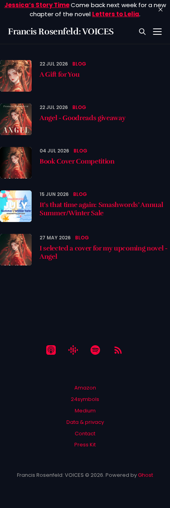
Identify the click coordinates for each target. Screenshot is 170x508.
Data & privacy (85, 422)
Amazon (85, 387)
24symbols (85, 399)
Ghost (145, 475)
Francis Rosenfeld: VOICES (61, 31)
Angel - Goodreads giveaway (82, 118)
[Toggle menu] (157, 32)
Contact (85, 433)
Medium (85, 410)
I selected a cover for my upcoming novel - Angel (104, 252)
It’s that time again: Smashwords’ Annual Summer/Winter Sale (101, 209)
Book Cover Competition (77, 161)
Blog (79, 63)
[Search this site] (142, 32)
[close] (160, 9)
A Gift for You (59, 74)
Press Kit (85, 444)
